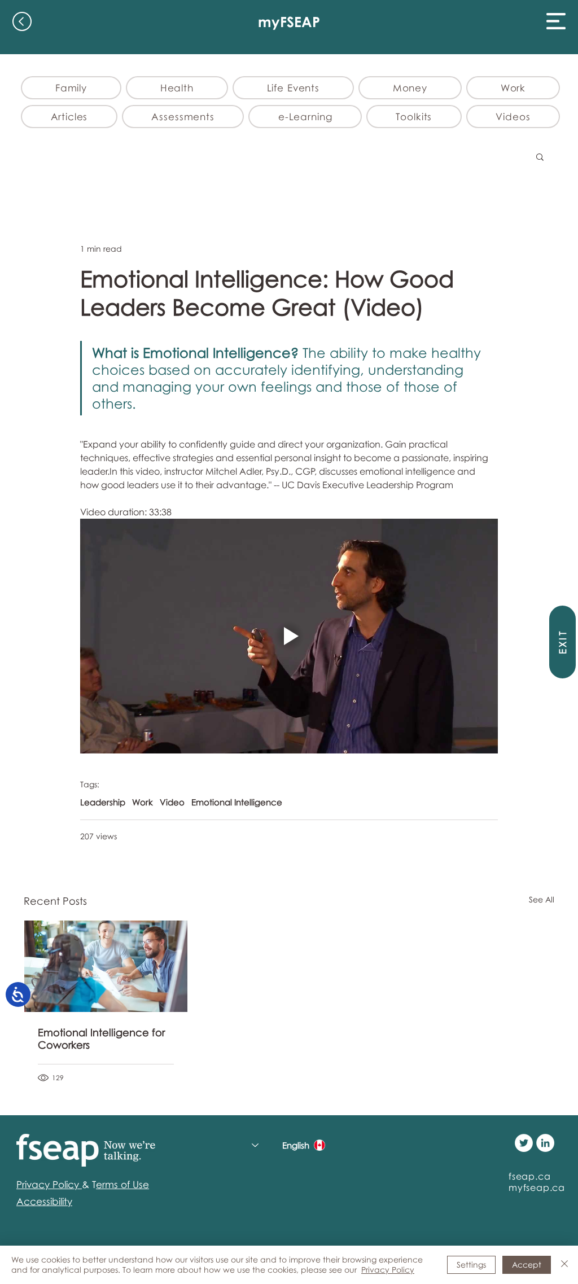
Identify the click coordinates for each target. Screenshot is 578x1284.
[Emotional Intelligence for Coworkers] (105, 966)
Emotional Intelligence (236, 802)
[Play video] (289, 636)
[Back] (22, 21)
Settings (471, 1264)
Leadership (102, 802)
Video (172, 802)
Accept (526, 1264)
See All (541, 899)
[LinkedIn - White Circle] (545, 1143)
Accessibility (44, 1201)
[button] (556, 21)
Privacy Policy (387, 1269)
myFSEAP (289, 21)
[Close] (564, 1265)
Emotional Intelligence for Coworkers (101, 1038)
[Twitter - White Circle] (524, 1143)
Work (142, 802)
